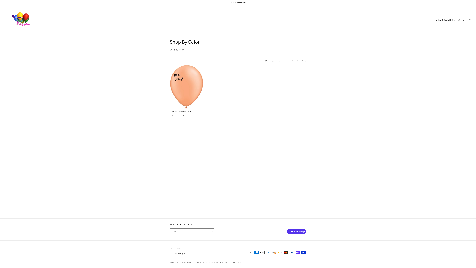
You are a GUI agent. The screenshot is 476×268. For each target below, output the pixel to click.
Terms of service (237, 262)
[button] (5, 20)
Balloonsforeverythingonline (184, 262)
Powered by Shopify (200, 262)
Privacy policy (224, 262)
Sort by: (265, 61)
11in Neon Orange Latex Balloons (182, 112)
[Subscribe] (211, 231)
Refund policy (213, 262)
